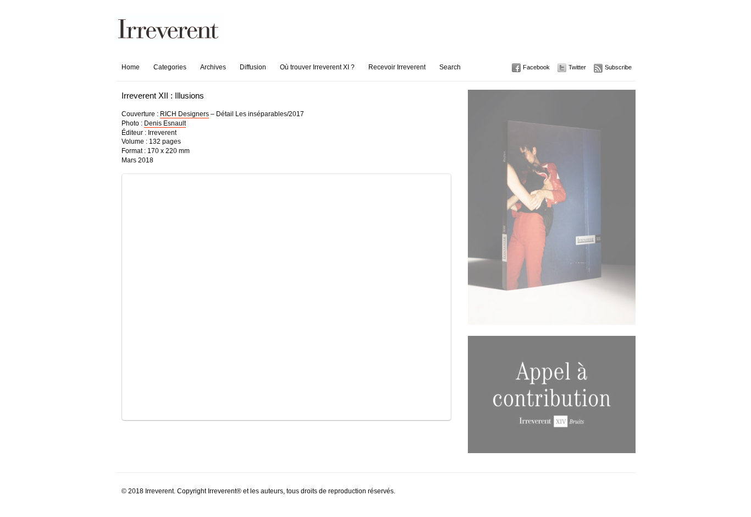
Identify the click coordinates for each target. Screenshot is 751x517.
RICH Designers (184, 114)
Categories (169, 67)
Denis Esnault (165, 123)
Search (450, 67)
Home (131, 67)
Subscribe (618, 67)
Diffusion (253, 67)
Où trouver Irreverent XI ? (317, 67)
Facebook (536, 67)
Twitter (577, 67)
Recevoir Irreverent (397, 67)
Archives (213, 67)
